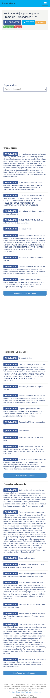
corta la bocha (24, 431)
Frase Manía (8, 3)
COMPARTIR (13, 22)
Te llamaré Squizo (25, 229)
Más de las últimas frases (25, 293)
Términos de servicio (16, 692)
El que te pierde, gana (27, 558)
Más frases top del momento (25, 673)
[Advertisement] (25, 56)
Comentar (41, 23)
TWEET (30, 22)
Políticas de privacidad (33, 692)
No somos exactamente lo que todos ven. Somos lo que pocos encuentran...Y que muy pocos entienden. (24, 615)
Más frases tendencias (25, 475)
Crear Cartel (8, 27)
